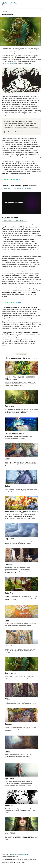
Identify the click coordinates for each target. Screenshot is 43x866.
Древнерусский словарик (9, 3)
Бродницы (9, 778)
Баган (7, 459)
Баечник (9, 805)
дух (11, 51)
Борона (8, 564)
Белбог (8, 646)
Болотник (9, 406)
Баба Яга (9, 593)
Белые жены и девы (14, 433)
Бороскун (9, 539)
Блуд (7, 698)
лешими (13, 63)
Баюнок (8, 724)
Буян (7, 620)
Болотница (10, 833)
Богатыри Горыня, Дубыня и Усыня (21, 511)
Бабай (7, 486)
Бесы (7, 751)
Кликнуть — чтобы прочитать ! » (15, 220)
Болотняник (10, 673)
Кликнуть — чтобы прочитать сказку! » (17, 189)
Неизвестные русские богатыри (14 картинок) (20, 378)
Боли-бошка (22, 354)
